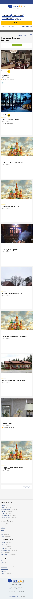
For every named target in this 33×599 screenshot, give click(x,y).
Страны (16, 11)
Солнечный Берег (5, 517)
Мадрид (3, 560)
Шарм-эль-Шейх (5, 515)
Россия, (3, 77)
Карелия (8, 77)
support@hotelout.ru (17, 589)
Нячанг (2, 513)
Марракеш (3, 571)
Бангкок (3, 565)
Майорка (3, 505)
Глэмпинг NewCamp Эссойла (12, 163)
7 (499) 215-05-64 (17, 587)
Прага (2, 536)
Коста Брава (4, 567)
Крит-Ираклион (5, 554)
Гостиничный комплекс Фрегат (13, 380)
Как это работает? (27, 26)
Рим (2, 534)
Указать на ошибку (13, 596)
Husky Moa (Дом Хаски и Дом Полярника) (12, 468)
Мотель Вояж (7, 424)
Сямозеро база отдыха (10, 119)
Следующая (26, 487)
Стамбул (3, 524)
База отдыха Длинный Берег (12, 293)
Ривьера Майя (4, 569)
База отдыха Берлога (10, 250)
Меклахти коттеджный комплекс (14, 337)
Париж (2, 546)
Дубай (2, 530)
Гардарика (5, 76)
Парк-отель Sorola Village (10, 206)
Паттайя (3, 511)
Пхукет (2, 507)
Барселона (3, 532)
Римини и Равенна (5, 509)
